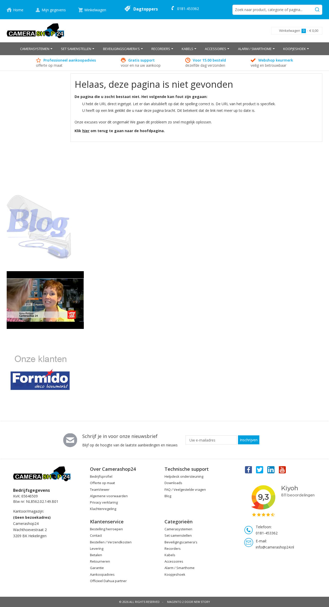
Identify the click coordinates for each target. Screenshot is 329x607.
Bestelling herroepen (106, 529)
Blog (167, 496)
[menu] (165, 48)
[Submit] (317, 9)
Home (18, 9)
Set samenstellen (178, 535)
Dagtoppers (145, 9)
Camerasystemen (178, 529)
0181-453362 (188, 8)
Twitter (259, 469)
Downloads (173, 483)
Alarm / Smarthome (179, 567)
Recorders (172, 548)
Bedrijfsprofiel (101, 476)
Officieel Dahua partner (108, 581)
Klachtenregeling (103, 508)
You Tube (283, 469)
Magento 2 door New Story (188, 602)
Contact (96, 535)
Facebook (248, 469)
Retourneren (100, 561)
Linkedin (271, 469)
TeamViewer (99, 489)
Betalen (96, 555)
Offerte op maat (102, 483)
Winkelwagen (95, 9)
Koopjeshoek (174, 574)
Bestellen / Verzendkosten (111, 542)
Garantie (97, 567)
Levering (96, 548)
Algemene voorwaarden (109, 496)
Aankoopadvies (102, 574)
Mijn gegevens (54, 9)
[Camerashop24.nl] (36, 30)
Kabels (169, 555)
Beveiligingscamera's (180, 542)
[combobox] (277, 10)
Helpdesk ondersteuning (183, 476)
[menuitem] (36, 48)
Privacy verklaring (104, 502)
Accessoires (173, 561)
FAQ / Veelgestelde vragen (185, 489)
